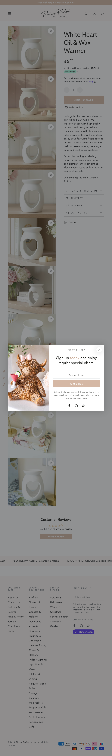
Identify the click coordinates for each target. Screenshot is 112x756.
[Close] (99, 349)
